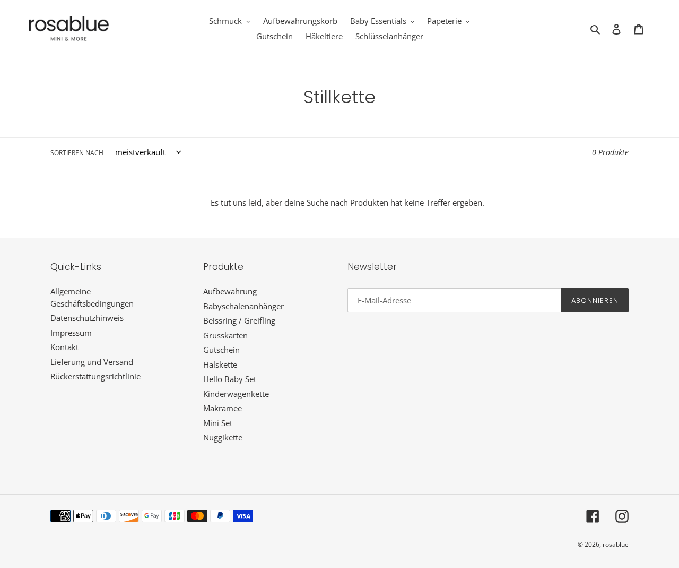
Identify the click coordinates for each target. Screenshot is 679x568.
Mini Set (217, 423)
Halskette (220, 364)
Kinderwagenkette (236, 393)
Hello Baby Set (229, 379)
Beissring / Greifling (239, 320)
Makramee (222, 408)
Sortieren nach (76, 152)
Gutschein (221, 349)
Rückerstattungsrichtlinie (95, 376)
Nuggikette (222, 437)
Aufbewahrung (230, 291)
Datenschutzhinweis (87, 317)
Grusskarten (225, 335)
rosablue (616, 544)
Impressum (71, 332)
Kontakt (64, 347)
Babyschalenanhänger (243, 306)
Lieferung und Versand (91, 362)
